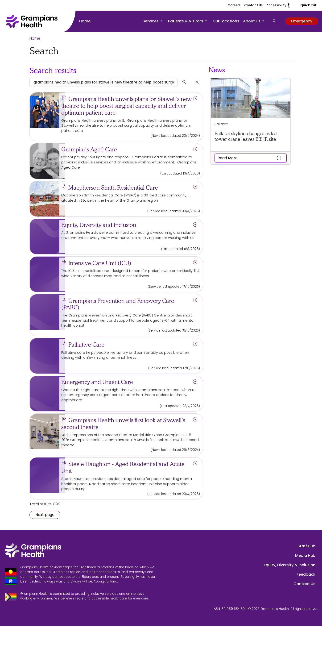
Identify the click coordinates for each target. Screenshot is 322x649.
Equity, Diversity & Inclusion (289, 565)
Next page (44, 514)
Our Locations (226, 21)
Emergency (301, 21)
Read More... (250, 157)
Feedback (306, 574)
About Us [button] (252, 21)
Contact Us (253, 5)
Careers (234, 5)
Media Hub (305, 555)
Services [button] (151, 21)
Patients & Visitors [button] (186, 21)
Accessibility (278, 5)
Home (85, 21)
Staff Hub (306, 546)
